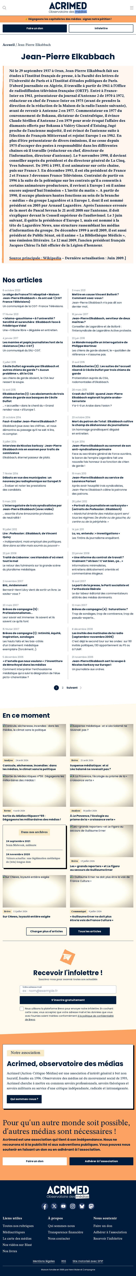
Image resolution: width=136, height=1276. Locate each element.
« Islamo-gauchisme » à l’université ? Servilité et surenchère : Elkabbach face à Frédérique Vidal (31, 322)
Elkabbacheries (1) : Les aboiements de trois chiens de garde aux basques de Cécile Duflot (33, 397)
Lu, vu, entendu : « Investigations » (96, 533)
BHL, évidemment (15, 585)
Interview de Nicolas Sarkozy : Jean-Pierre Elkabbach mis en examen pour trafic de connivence (32, 449)
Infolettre (101, 28)
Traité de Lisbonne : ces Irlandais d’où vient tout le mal (33, 559)
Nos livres (10, 1251)
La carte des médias (17, 1238)
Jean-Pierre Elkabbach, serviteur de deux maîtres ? (101, 320)
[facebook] (44, 1206)
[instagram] (72, 1206)
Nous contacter (59, 1238)
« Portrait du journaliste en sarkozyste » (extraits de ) (100, 507)
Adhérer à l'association (101, 1161)
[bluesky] (82, 1206)
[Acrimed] (68, 8)
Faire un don (35, 28)
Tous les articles (89, 931)
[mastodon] (91, 1206)
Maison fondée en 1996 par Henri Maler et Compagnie (68, 1269)
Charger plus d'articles (46, 931)
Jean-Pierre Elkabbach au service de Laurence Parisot (97, 479)
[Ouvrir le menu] (131, 7)
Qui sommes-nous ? (24, 1099)
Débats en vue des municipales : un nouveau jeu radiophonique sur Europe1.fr (32, 479)
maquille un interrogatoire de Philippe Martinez (100, 344)
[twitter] (54, 1206)
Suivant (72, 688)
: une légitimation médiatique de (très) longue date (33, 860)
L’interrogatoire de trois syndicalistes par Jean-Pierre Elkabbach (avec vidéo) (32, 507)
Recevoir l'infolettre (107, 1238)
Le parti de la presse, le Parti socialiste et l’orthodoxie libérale (100, 587)
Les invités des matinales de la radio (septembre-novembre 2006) (97, 635)
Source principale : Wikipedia (35, 258)
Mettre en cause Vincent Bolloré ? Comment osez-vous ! (95, 296)
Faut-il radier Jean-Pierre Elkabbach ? (30, 421)
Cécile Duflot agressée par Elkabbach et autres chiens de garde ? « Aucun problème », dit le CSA (31, 370)
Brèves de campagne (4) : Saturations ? (100, 609)
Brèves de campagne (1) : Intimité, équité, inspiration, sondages (32, 635)
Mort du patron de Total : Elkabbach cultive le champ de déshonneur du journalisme (102, 423)
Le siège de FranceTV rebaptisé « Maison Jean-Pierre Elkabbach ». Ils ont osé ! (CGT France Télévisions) (32, 298)
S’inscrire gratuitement (68, 1000)
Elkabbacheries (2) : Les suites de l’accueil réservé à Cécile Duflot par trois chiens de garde (101, 370)
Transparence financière (65, 1232)
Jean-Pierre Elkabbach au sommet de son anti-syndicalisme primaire (101, 447)
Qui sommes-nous (61, 1226)
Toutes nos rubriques (18, 1226)
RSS (63, 1261)
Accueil (9, 45)
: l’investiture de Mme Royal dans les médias (33, 663)
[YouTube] (63, 1206)
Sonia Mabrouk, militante (21, 845)
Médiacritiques (14, 1232)
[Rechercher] (4, 7)
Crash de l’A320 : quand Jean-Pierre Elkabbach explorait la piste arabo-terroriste (97, 397)
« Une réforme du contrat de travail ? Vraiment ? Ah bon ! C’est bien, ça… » (98, 559)
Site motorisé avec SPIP (88, 1261)
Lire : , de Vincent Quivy (30, 535)
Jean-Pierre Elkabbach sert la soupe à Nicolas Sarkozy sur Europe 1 (98, 663)
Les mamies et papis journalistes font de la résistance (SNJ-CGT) (33, 344)
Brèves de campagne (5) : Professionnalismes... (20, 611)
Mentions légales (44, 1261)
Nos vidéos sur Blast (17, 1245)
